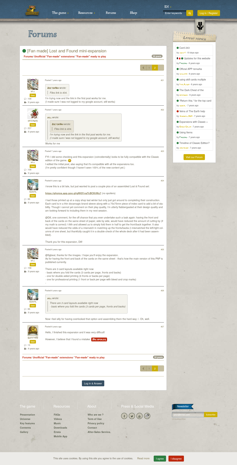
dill (33, 91)
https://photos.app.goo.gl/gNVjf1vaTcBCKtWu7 (73, 193)
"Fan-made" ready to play (91, 56)
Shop (133, 13)
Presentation (27, 414)
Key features (27, 423)
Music (57, 423)
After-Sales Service (99, 432)
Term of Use (95, 419)
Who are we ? (96, 414)
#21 (162, 80)
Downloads (60, 427)
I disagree (176, 458)
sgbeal (33, 192)
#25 (162, 249)
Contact (92, 427)
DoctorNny (53, 88)
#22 (162, 109)
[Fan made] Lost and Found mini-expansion (66, 51)
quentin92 (33, 338)
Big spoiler (99, 339)
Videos (58, 419)
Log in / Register (209, 13)
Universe (25, 419)
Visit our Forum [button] (194, 157)
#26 (162, 290)
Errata (57, 432)
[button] (168, 7)
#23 (162, 151)
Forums (111, 13)
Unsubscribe (179, 419)
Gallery (24, 432)
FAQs (57, 414)
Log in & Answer (93, 383)
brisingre (33, 121)
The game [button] (59, 13)
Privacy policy (96, 423)
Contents (25, 427)
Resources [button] (85, 13)
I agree (160, 458)
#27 (162, 326)
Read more (143, 458)
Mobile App (60, 436)
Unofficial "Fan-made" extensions (54, 56)
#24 (162, 180)
